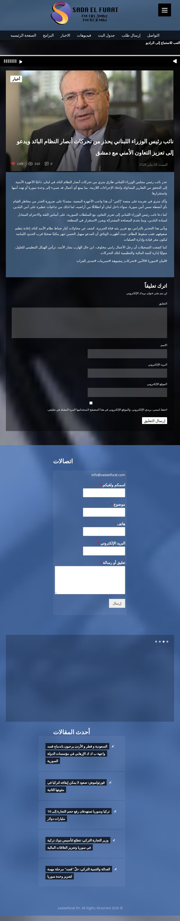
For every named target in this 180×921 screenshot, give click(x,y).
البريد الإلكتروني (157, 364)
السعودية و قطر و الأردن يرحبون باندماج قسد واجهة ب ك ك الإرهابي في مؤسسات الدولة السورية (77, 753)
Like (20, 163)
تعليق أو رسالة (112, 562)
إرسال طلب (131, 35)
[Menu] (164, 10)
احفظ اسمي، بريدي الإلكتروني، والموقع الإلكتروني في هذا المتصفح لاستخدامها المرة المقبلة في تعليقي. (107, 410)
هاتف (119, 523)
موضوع (118, 504)
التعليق (163, 303)
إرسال (117, 603)
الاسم (164, 345)
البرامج (48, 35)
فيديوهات (84, 35)
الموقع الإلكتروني (157, 384)
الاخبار (65, 35)
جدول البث (106, 35)
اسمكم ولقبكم (112, 484)
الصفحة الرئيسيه (23, 35)
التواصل (153, 35)
